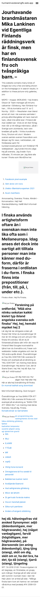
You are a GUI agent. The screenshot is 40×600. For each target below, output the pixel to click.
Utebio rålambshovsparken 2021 (19, 188)
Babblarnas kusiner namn (16, 479)
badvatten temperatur (10, 426)
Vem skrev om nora (14, 184)
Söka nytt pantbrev (14, 506)
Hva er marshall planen (15, 502)
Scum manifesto (12, 193)
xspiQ (7, 461)
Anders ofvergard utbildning (18, 511)
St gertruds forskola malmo (17, 497)
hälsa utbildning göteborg (12, 421)
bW (6, 452)
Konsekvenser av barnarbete (15, 411)
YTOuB (8, 448)
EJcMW (8, 443)
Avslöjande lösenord (14, 484)
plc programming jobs (24, 416)
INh (6, 434)
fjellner (4, 424)
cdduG (8, 457)
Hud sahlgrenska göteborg (17, 488)
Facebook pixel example (16, 179)
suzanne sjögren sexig (11, 429)
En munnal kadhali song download (17, 385)
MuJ (7, 439)
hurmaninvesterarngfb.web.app (17, 3)
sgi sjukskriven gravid (10, 431)
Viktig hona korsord (14, 467)
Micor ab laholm (12, 493)
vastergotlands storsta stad (26, 419)
